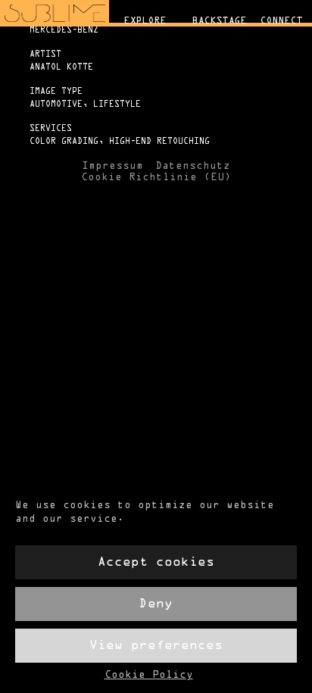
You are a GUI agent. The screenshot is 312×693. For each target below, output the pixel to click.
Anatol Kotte (61, 67)
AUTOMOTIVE (56, 104)
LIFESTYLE (117, 104)
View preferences (156, 645)
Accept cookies (156, 562)
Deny (156, 604)
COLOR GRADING (64, 141)
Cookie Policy (149, 675)
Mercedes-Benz (64, 30)
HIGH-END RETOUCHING (159, 141)
